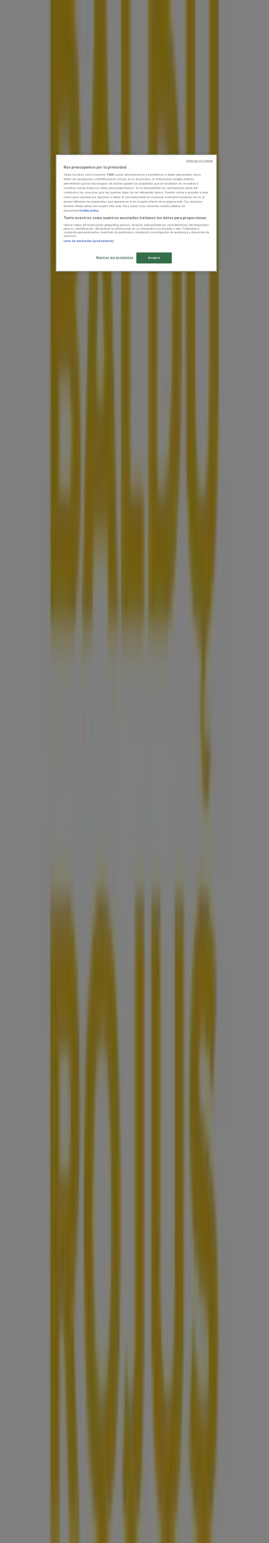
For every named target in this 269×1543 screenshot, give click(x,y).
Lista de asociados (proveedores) (89, 241)
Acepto (154, 258)
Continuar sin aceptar (199, 161)
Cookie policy (89, 210)
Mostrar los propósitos (114, 257)
